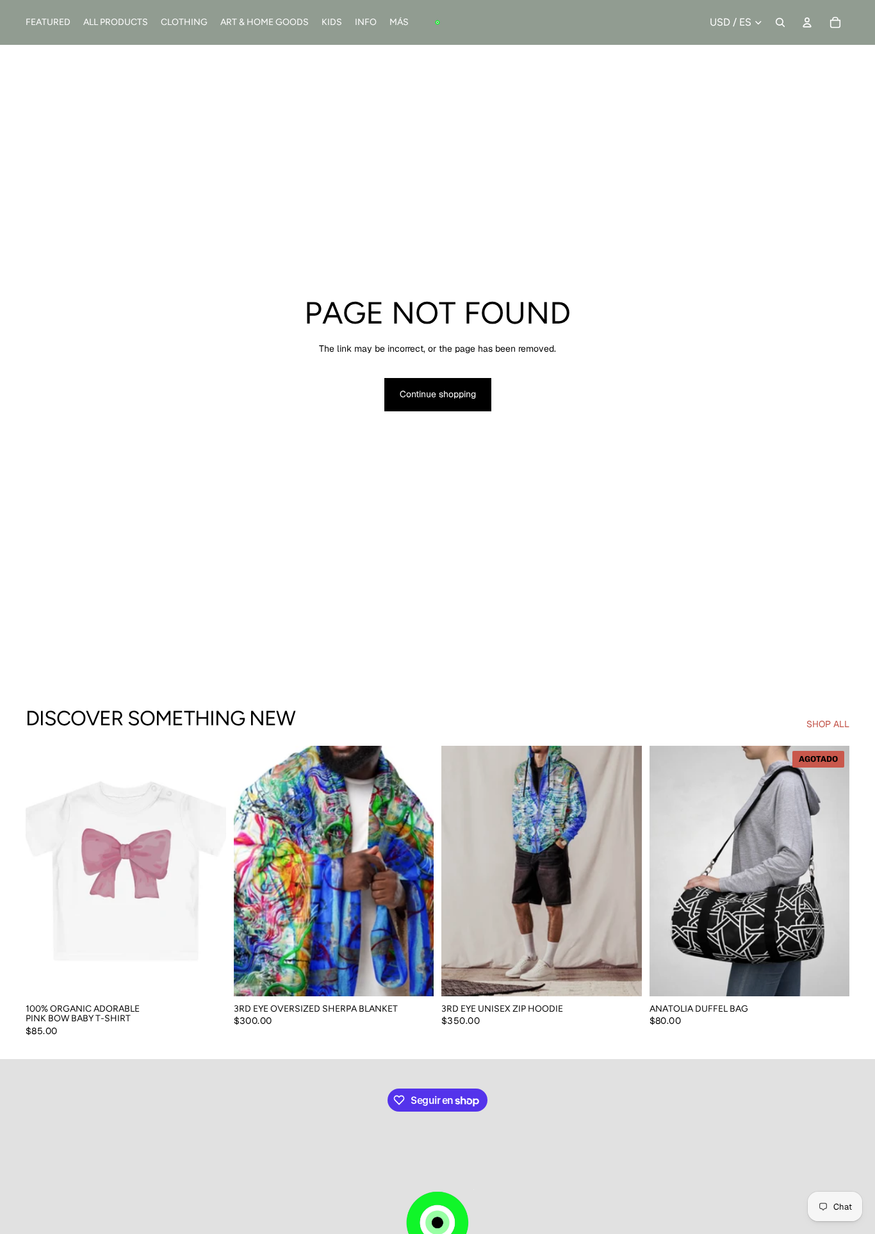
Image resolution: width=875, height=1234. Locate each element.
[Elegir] (206, 976)
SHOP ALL (827, 724)
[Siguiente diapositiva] (207, 871)
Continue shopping (438, 394)
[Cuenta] (807, 22)
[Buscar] (780, 22)
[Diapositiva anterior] (45, 871)
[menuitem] (399, 22)
